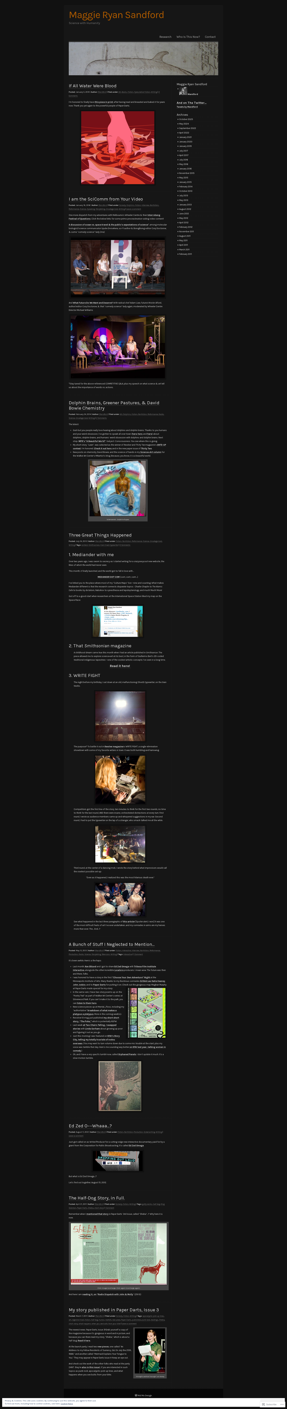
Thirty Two (146, 448)
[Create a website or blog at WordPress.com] (136, 1395)
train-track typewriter (109, 545)
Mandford (102, 92)
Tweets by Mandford (187, 107)
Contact (210, 37)
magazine (113, 746)
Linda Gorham (92, 1028)
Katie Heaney (158, 981)
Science (83, 209)
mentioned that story (97, 1214)
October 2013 (185, 191)
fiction (87, 1320)
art (70, 1320)
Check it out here (102, 448)
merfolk (108, 1320)
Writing (154, 92)
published (136, 1320)
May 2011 (183, 240)
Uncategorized (112, 209)
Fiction (130, 92)
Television (106, 954)
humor (101, 1320)
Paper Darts (99, 984)
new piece (116, 1320)
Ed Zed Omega (121, 966)
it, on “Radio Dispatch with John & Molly (107, 1294)
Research (165, 37)
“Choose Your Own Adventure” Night (131, 977)
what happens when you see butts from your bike (99, 1324)
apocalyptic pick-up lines (153, 1316)
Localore (118, 970)
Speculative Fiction (142, 92)
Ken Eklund (90, 966)
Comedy (122, 205)
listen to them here (86, 1003)
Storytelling (100, 209)
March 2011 (184, 249)
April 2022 (184, 132)
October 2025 (186, 119)
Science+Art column (150, 452)
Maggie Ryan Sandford (116, 15)
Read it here (84, 1340)
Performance (74, 209)
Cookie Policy (67, 1404)
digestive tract (78, 1320)
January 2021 (185, 137)
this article (128, 921)
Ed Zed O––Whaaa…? (90, 1126)
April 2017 (184, 155)
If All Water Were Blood (93, 86)
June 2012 (184, 213)
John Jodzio (79, 984)
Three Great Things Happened (100, 535)
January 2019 (185, 146)
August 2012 (185, 209)
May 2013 (183, 200)
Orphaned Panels (127, 1054)
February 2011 (185, 254)
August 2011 (185, 236)
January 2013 (185, 204)
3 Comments (125, 545)
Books (124, 92)
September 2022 (187, 128)
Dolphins (130, 205)
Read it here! (120, 666)
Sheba (91, 1208)
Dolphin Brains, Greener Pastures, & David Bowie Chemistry (114, 405)
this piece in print (104, 102)
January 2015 (185, 182)
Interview (145, 205)
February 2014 (185, 186)
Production (73, 954)
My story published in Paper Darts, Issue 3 (114, 1310)
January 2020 (185, 141)
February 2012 (185, 227)
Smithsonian (94, 545)
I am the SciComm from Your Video (106, 199)
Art (120, 92)
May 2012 (183, 218)
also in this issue (90, 1367)
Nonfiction (154, 205)
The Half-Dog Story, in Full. (97, 1198)
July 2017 (183, 151)
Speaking (91, 209)
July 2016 (183, 159)
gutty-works (147, 1204)
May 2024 (184, 124)
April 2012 (184, 222)
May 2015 (183, 177)
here (134, 434)
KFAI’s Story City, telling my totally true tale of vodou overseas (96, 1039)
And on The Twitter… (191, 103)
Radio (161, 414)
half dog (156, 1204)
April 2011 (183, 245)
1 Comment (138, 954)
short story (98, 1208)
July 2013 (183, 195)
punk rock (146, 1320)
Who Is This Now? (188, 37)
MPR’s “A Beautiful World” (92, 441)
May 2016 (183, 164)
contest (85, 545)
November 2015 (186, 173)
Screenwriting (149, 1132)
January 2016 (185, 168)
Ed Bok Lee (145, 981)
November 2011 (186, 231)
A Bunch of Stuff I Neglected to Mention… (112, 944)
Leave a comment (133, 209)
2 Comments (101, 418)
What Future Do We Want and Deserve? (93, 303)
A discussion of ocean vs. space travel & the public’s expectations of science (108, 224)
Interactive (126, 951)
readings (154, 1320)
